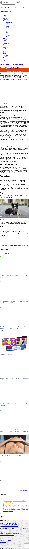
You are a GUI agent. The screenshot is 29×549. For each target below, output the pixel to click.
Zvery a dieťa (9, 22)
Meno (2, 243)
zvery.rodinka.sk (7, 11)
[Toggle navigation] (0, 11)
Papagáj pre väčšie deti (9, 503)
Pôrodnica (5, 39)
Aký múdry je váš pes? (11, 63)
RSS (6, 540)
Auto (4, 38)
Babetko (5, 18)
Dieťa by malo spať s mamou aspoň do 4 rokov (15, 506)
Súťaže (4, 40)
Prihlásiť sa (2, 532)
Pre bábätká (15, 526)
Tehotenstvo (6, 16)
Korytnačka (8, 34)
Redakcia (2, 540)
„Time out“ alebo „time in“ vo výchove (13, 508)
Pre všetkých (16, 523)
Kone (7, 27)
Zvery (4, 20)
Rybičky (8, 32)
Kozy (7, 31)
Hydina (7, 28)
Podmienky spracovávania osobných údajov (10, 533)
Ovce (7, 30)
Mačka (7, 24)
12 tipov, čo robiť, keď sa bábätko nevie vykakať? (16, 505)
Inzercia (9, 540)
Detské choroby (6, 19)
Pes (7, 23)
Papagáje (8, 35)
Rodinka (5, 15)
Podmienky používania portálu (7, 535)
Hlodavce (8, 26)
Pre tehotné (14, 524)
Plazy (7, 36)
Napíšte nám (3, 542)
